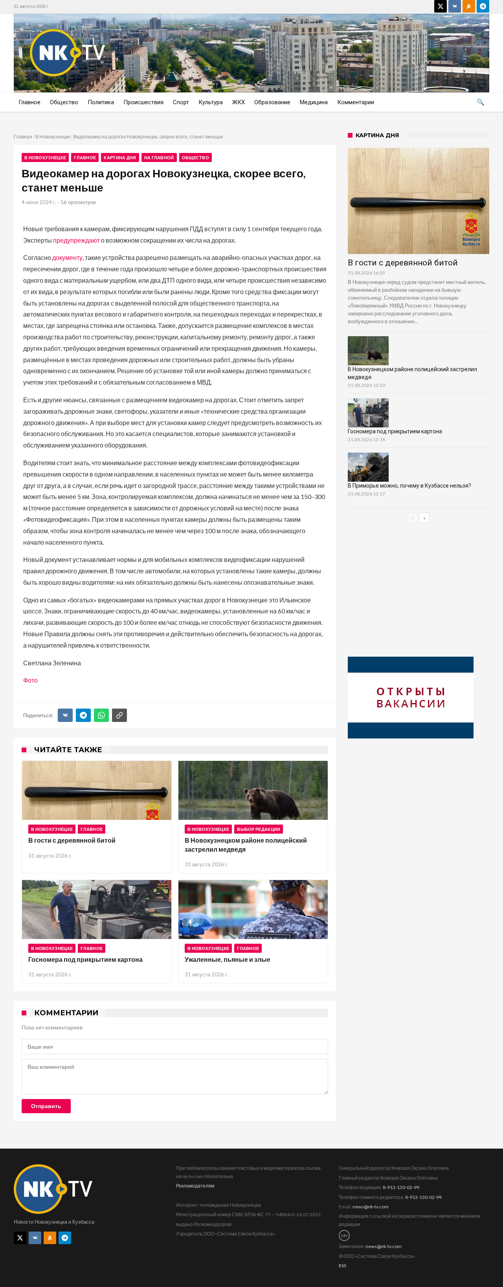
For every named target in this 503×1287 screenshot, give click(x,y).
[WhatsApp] (101, 715)
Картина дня (120, 157)
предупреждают (76, 240)
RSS (342, 1266)
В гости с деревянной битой (72, 840)
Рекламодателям (195, 1186)
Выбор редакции (258, 829)
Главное (85, 157)
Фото (30, 680)
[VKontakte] (454, 6)
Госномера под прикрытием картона (85, 959)
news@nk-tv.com (370, 1207)
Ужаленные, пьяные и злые (227, 959)
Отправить (46, 1106)
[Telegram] (483, 6)
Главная (23, 137)
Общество (195, 157)
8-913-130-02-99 (401, 1187)
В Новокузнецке (52, 137)
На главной (159, 157)
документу (67, 257)
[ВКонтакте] (65, 715)
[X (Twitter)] (440, 6)
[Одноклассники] (469, 6)
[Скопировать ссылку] (119, 715)
